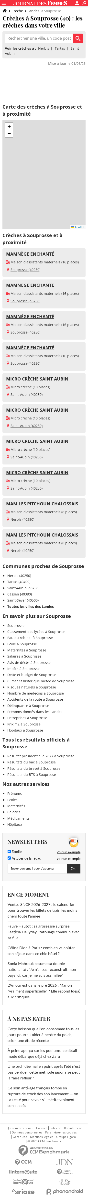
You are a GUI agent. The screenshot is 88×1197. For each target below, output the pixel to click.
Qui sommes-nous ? (20, 1128)
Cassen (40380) (19, 594)
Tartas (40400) (18, 581)
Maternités (16, 806)
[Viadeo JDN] (65, 1182)
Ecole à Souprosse (22, 644)
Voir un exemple (68, 852)
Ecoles (12, 800)
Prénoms (14, 793)
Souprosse (15, 625)
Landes (33, 11)
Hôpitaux (14, 824)
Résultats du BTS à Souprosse (31, 774)
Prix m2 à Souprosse (24, 724)
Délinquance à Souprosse (28, 705)
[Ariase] (23, 1191)
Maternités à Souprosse (26, 650)
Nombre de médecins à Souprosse (35, 693)
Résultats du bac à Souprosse (31, 762)
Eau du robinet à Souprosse (30, 637)
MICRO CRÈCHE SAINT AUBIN (37, 379)
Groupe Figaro (66, 1137)
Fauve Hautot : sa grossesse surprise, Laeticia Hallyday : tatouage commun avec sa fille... (43, 932)
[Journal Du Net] (65, 1162)
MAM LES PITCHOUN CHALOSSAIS (42, 504)
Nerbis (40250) (22, 519)
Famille (16, 852)
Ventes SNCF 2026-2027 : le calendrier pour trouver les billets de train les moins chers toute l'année (42, 910)
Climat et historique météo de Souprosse (40, 681)
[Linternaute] (23, 1172)
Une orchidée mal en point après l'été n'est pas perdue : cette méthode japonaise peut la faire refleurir (44, 1072)
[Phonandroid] (65, 1191)
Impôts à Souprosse (23, 668)
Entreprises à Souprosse (27, 717)
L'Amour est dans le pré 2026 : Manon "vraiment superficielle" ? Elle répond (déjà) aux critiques (44, 991)
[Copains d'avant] (23, 1182)
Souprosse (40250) (25, 269)
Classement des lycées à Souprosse (36, 631)
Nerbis (43, 48)
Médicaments (18, 818)
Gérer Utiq (20, 1137)
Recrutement (73, 1128)
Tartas (60, 48)
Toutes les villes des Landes (30, 606)
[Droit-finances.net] (65, 1172)
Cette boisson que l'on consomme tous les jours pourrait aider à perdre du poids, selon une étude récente (43, 1035)
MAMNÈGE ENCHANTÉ (30, 254)
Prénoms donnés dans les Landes (34, 711)
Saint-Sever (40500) (23, 600)
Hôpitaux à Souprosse (25, 730)
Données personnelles (27, 1132)
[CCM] (23, 1162)
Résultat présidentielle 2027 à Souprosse (40, 756)
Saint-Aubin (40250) (27, 394)
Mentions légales (41, 1137)
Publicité (55, 1128)
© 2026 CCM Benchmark (44, 1141)
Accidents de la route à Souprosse (35, 699)
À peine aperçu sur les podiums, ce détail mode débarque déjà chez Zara (42, 1053)
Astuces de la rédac (26, 858)
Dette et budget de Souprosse (31, 674)
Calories (14, 812)
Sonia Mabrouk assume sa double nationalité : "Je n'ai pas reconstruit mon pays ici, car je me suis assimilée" (42, 969)
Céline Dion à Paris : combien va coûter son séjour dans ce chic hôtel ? (41, 951)
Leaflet (79, 227)
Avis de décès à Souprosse (29, 662)
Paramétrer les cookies (61, 1132)
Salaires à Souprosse (24, 656)
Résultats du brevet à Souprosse (33, 768)
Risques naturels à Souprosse (31, 687)
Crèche (17, 11)
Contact (41, 1128)
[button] (9, 126)
